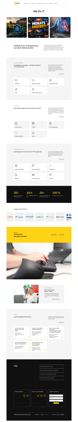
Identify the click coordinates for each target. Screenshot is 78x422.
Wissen (46, 3)
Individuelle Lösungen (27, 3)
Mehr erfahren (61, 73)
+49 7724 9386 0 (61, 234)
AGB (46, 414)
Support (56, 3)
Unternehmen (51, 3)
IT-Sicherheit (34, 3)
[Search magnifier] (65, 3)
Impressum (42, 414)
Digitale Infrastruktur (40, 3)
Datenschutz (37, 414)
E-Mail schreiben (54, 234)
